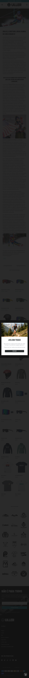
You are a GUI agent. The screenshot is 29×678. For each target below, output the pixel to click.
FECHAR (14, 351)
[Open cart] (25, 674)
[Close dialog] (26, 324)
